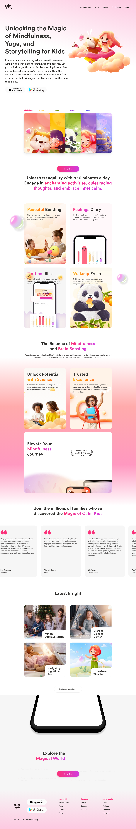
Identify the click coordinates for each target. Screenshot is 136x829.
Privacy (35, 820)
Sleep (105, 7)
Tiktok (105, 802)
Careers (84, 806)
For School (116, 7)
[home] (9, 6)
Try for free (68, 169)
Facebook (106, 809)
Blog (127, 7)
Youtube (106, 806)
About (83, 802)
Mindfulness (85, 7)
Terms (28, 820)
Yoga (97, 7)
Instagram (106, 813)
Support (84, 809)
